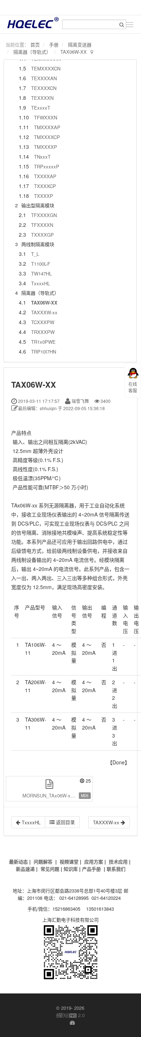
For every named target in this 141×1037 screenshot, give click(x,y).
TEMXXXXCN (45, 68)
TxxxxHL (40, 283)
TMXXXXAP (47, 127)
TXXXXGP (42, 234)
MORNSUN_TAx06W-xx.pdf (51, 795)
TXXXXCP (45, 186)
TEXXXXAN (44, 78)
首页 (35, 44)
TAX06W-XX (73, 51)
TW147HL (41, 273)
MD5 (85, 795)
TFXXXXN (42, 224)
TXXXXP (43, 195)
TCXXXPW (42, 322)
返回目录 (65, 821)
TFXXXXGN (44, 215)
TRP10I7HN (43, 351)
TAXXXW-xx (44, 312)
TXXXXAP (45, 176)
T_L (35, 253)
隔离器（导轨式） (32, 51)
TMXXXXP (45, 146)
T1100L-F (40, 263)
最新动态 (18, 861)
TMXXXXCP (47, 137)
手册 (54, 44)
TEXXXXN (42, 97)
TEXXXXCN (43, 88)
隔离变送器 (79, 44)
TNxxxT (42, 156)
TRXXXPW (43, 331)
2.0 (70, 1015)
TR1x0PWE (43, 341)
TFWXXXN (45, 117)
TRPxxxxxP (46, 166)
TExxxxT (40, 107)
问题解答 (43, 861)
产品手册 (91, 868)
